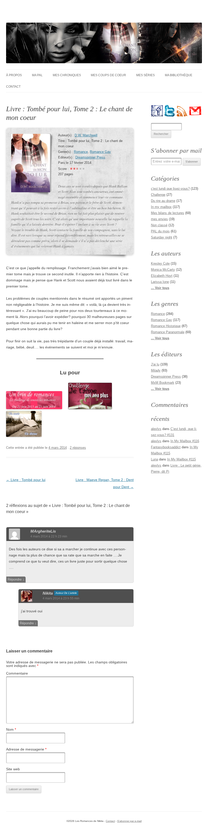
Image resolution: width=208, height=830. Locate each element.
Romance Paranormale (167, 332)
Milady (156, 370)
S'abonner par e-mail (129, 821)
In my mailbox (161, 207)
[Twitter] (170, 111)
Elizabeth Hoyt (161, 276)
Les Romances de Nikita (49, 14)
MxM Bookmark (162, 383)
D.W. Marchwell (86, 135)
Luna (154, 459)
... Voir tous (160, 288)
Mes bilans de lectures (167, 213)
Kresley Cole (160, 263)
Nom (11, 729)
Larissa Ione (160, 282)
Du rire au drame (163, 201)
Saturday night (161, 237)
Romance (81, 152)
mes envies (159, 219)
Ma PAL (37, 75)
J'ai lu (155, 364)
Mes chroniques (67, 75)
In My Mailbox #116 (184, 441)
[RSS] (182, 111)
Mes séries (145, 75)
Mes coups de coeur (108, 75)
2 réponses (78, 448)
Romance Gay (100, 152)
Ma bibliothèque (178, 75)
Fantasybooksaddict (166, 447)
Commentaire (17, 673)
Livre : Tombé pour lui (25, 480)
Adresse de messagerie (26, 749)
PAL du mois (160, 231)
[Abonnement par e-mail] (195, 111)
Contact (13, 86)
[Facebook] (157, 111)
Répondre (15, 579)
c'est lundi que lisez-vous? (170, 188)
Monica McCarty (163, 270)
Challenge (158, 195)
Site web (13, 769)
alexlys (156, 429)
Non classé (159, 225)
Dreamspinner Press (90, 157)
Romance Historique (166, 326)
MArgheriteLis (43, 531)
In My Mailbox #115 (181, 459)
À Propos (14, 75)
